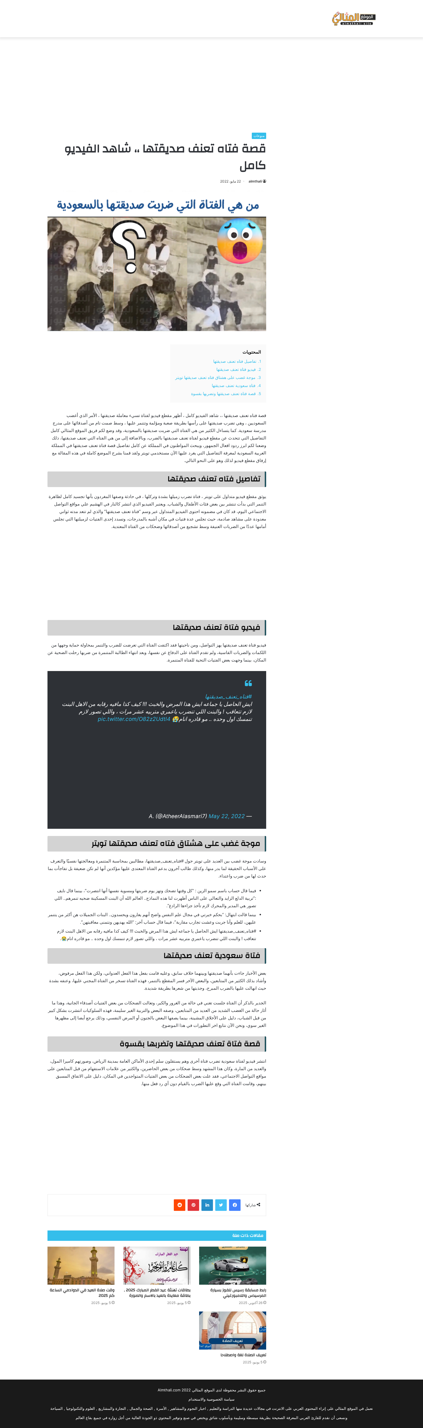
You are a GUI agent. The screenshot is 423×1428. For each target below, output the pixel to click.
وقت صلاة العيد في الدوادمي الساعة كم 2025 (82, 1292)
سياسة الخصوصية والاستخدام (211, 1399)
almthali (255, 181)
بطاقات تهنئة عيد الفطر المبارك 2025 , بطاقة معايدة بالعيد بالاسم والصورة (157, 1292)
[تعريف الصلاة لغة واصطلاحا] (232, 1330)
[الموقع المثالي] (353, 19)
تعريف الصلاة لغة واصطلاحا (243, 1355)
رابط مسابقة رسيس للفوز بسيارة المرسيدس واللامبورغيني (238, 1292)
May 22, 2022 (227, 816)
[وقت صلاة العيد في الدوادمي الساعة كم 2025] (81, 1266)
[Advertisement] (211, 83)
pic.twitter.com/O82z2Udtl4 (134, 719)
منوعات (259, 136)
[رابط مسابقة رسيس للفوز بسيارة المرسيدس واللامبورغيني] (232, 1266)
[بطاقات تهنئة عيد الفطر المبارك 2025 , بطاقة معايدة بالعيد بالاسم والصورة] (156, 1266)
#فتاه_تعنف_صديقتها (228, 696)
